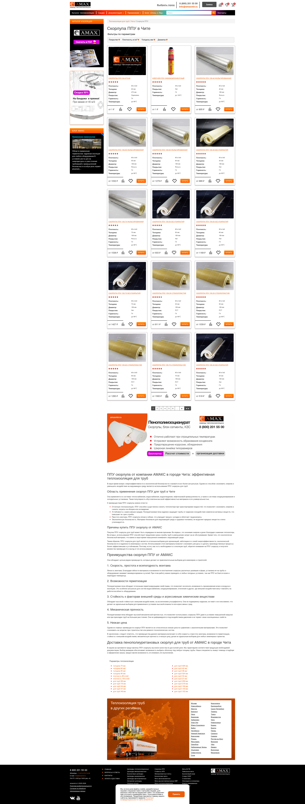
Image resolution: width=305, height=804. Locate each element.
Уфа (212, 744)
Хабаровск (195, 719)
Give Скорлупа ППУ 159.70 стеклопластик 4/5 (159, 369)
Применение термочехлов (83, 137)
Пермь (213, 730)
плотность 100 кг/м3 (121, 678)
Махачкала (215, 752)
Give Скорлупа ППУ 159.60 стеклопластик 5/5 (118, 369)
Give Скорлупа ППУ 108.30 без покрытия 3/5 (201, 369)
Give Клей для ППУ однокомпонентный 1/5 (153, 82)
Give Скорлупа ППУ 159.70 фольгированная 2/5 (112, 225)
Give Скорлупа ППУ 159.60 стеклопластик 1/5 (110, 369)
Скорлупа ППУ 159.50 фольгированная (126, 150)
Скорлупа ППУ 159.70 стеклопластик (169, 365)
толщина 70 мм (119, 665)
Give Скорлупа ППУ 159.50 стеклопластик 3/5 (201, 297)
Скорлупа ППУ (142, 21)
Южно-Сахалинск (198, 725)
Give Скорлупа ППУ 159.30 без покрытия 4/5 (203, 154)
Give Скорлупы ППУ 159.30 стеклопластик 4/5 (159, 297)
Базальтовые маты (161, 776)
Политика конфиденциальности (81, 786)
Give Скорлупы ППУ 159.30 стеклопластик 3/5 (157, 297)
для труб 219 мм (181, 683)
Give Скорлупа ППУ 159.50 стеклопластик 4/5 (203, 297)
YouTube (78, 798)
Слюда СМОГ (186, 776)
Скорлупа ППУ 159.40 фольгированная (213, 78)
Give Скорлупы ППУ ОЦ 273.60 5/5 (118, 82)
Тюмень (214, 711)
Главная (108, 769)
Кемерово (195, 717)
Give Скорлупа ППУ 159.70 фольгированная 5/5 (118, 225)
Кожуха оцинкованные (189, 783)
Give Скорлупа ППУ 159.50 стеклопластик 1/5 (197, 297)
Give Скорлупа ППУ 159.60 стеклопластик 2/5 (112, 369)
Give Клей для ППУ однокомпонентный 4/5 (159, 82)
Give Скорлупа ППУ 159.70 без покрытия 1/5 (110, 297)
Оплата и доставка (112, 778)
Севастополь (196, 752)
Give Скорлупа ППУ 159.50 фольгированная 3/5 (114, 154)
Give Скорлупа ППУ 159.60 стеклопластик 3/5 (114, 369)
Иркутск (194, 709)
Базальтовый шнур (188, 774)
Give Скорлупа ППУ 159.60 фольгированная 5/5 (161, 154)
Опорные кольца (132, 783)
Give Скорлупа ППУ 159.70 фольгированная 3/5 (114, 225)
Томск (213, 714)
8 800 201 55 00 (78, 770)
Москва (194, 703)
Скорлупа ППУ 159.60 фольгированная (169, 150)
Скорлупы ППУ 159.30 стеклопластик (169, 293)
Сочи (193, 755)
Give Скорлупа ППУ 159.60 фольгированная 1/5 (153, 154)
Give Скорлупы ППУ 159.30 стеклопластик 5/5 (161, 297)
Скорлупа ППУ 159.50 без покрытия (168, 221)
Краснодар (195, 736)
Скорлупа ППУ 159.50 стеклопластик (213, 293)
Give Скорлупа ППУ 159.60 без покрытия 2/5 (199, 225)
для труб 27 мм (180, 678)
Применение (133, 12)
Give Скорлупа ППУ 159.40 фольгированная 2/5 (199, 82)
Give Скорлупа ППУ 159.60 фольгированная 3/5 (157, 154)
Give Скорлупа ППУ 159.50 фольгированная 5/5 (118, 154)
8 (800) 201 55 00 (188, 3)
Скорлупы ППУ (160, 769)
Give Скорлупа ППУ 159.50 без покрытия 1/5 (153, 225)
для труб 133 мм (181, 688)
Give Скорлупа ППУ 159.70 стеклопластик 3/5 (157, 369)
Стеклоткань (186, 778)
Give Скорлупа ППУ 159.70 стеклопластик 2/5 (155, 369)
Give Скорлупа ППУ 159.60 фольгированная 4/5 (159, 154)
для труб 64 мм (119, 686)
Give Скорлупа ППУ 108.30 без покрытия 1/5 (197, 369)
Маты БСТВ (186, 769)
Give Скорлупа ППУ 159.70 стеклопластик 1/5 (153, 369)
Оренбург (194, 744)
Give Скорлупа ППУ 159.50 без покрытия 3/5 (157, 225)
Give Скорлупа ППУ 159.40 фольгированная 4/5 (203, 82)
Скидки (101, 12)
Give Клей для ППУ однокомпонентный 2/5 (155, 82)
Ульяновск (195, 750)
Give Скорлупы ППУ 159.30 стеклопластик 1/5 (153, 297)
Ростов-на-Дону (217, 739)
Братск (213, 728)
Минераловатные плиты (163, 774)
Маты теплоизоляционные (164, 783)
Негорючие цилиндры (134, 781)
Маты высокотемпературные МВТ (166, 781)
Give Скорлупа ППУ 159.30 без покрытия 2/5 (199, 154)
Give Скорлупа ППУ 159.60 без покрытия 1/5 (197, 225)
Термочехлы (186, 786)
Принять (176, 794)
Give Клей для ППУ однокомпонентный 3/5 (157, 82)
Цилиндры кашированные (136, 776)
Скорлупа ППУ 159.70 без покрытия (124, 293)
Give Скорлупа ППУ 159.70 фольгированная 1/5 (110, 225)
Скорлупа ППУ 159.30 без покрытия (212, 150)
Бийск (193, 728)
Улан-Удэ (194, 722)
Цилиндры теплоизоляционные (138, 769)
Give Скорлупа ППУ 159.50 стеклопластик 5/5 (205, 297)
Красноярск (215, 703)
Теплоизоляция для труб (119, 21)
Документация (115, 12)
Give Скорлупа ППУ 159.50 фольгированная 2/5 (112, 154)
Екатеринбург (216, 706)
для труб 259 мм (181, 681)
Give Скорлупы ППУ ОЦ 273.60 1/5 (110, 82)
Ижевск (213, 747)
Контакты (222, 12)
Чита (133, 21)
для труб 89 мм (119, 681)
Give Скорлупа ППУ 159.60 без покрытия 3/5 (201, 225)
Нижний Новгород (198, 733)
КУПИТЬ (141, 109)
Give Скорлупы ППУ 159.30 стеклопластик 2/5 (155, 297)
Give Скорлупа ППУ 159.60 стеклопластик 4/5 (116, 369)
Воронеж (214, 741)
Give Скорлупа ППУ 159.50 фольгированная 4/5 (116, 154)
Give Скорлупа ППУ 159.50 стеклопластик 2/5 (199, 297)
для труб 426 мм (181, 665)
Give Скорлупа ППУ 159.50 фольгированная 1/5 (110, 154)
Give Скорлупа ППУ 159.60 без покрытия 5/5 (205, 225)
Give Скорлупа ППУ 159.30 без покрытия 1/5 (197, 154)
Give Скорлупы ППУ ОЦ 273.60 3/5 (114, 82)
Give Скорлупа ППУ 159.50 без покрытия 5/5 (161, 225)
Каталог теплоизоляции (83, 12)
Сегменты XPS (160, 771)
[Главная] (80, 5)
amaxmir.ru (73, 783)
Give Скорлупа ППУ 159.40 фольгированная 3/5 (201, 82)
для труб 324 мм (181, 673)
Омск (193, 714)
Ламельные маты (188, 771)
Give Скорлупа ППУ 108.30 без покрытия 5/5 (205, 369)
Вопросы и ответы (112, 772)
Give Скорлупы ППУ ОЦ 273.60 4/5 (116, 82)
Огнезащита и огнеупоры (190, 781)
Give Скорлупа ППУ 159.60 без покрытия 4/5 (203, 225)
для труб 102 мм (181, 691)
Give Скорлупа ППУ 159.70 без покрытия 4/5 (116, 297)
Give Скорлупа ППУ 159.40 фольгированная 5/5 (205, 82)
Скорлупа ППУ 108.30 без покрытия (212, 365)
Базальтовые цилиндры (135, 774)
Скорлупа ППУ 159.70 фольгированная (126, 221)
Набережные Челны (199, 747)
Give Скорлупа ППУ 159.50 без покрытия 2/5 (155, 225)
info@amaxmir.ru (188, 6)
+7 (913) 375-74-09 (83, 773)
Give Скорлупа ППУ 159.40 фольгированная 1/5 (197, 82)
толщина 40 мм (119, 673)
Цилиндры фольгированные (136, 778)
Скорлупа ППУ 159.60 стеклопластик (125, 365)
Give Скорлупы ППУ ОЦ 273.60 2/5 (112, 82)
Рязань (193, 739)
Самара (214, 736)
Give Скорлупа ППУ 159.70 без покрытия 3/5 (114, 297)
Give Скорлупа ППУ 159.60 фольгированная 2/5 (155, 154)
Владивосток (216, 717)
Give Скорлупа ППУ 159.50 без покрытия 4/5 (159, 225)
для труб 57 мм (119, 688)
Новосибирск (196, 706)
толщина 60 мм (119, 668)
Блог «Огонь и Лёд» (154, 12)
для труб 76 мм (119, 683)
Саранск (214, 733)
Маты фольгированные (162, 778)
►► (187, 408)
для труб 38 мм (180, 671)
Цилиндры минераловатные (136, 771)
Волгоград (215, 750)
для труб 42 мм (180, 668)
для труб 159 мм (181, 686)
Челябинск (195, 730)
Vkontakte (72, 798)
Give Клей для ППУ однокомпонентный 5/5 (161, 82)
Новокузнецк (216, 722)
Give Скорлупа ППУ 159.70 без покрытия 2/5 (112, 297)
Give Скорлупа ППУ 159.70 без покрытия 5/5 (118, 297)
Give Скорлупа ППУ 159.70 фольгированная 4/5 (116, 225)
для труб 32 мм (180, 676)
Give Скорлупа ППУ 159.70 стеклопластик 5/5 (161, 369)
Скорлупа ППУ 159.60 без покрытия (212, 221)
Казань (213, 725)
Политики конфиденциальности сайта (136, 799)
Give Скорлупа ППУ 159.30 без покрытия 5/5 (205, 154)
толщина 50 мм (119, 671)
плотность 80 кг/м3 (120, 676)
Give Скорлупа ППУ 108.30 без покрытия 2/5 (199, 369)
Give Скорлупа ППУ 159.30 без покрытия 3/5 (201, 154)
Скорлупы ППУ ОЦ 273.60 (119, 78)
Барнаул (194, 711)
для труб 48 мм (119, 691)
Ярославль (195, 741)
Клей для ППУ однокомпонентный (168, 78)
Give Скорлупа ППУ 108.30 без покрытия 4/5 (203, 369)
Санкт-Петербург (217, 709)
